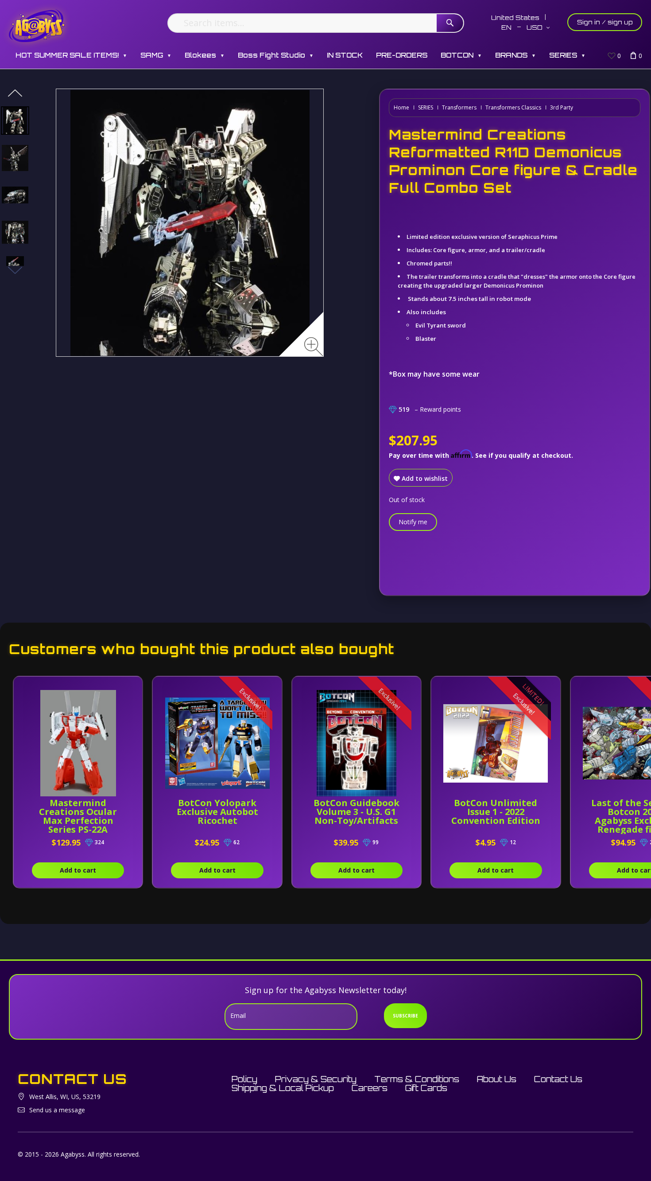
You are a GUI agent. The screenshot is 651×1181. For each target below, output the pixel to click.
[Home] (37, 25)
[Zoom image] (313, 346)
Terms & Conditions (416, 1079)
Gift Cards (426, 1088)
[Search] (450, 23)
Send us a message (57, 1110)
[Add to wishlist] (126, 687)
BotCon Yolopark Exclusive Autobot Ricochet (217, 811)
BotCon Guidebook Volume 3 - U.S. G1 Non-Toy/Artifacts (356, 811)
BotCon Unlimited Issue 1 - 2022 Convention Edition (495, 811)
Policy (244, 1079)
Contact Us (558, 1079)
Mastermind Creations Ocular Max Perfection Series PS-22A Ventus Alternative (78, 820)
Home (401, 107)
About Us (496, 1079)
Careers (370, 1088)
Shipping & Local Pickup (283, 1088)
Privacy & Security (315, 1079)
